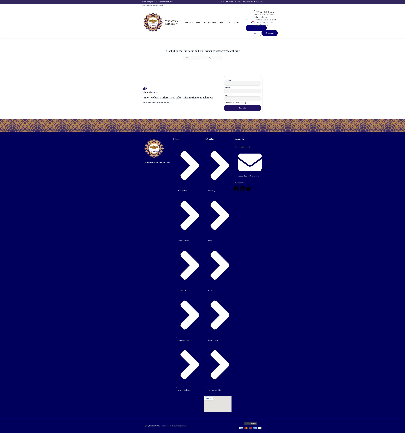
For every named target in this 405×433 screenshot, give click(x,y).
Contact (236, 23)
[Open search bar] (247, 19)
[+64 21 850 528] (235, 143)
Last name (227, 88)
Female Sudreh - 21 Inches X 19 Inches (265, 16)
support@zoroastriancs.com (253, 2)
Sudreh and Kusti (210, 23)
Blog (228, 23)
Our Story (189, 23)
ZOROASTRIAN (172, 22)
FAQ (221, 23)
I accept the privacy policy (236, 103)
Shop (198, 23)
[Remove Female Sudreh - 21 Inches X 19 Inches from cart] (255, 12)
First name (228, 80)
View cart (258, 31)
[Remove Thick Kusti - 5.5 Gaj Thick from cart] (255, 20)
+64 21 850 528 (230, 2)
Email (225, 95)
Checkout (269, 33)
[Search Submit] (209, 58)
